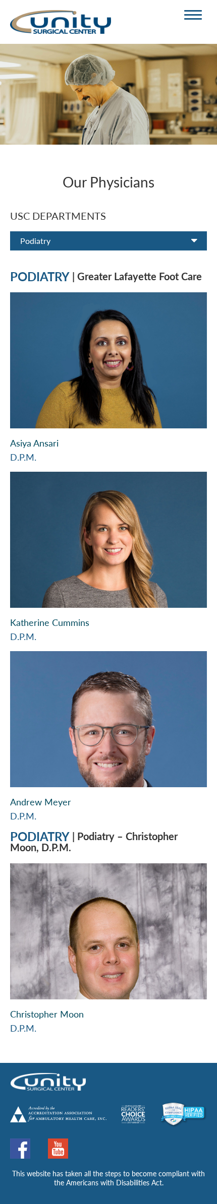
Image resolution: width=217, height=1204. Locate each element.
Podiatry (35, 240)
